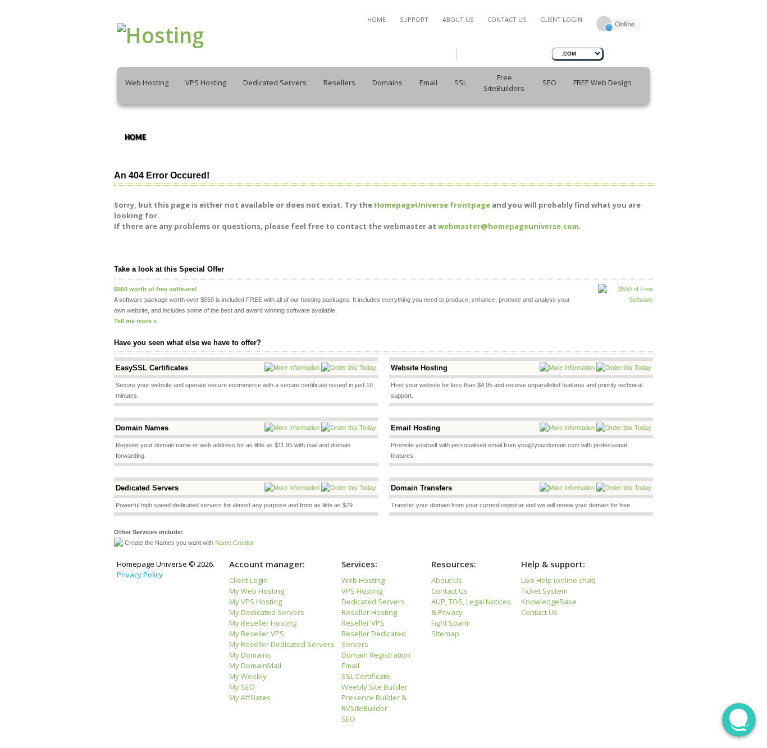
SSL (460, 82)
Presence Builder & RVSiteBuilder (374, 702)
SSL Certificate (365, 676)
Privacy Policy (140, 575)
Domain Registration (375, 655)
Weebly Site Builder (374, 687)
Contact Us (506, 19)
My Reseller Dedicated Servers (281, 644)
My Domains (250, 655)
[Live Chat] (618, 13)
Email (350, 665)
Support (414, 19)
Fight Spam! (450, 623)
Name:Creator (234, 542)
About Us (457, 19)
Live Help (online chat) (558, 580)
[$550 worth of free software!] (155, 281)
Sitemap (445, 633)
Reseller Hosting (369, 612)
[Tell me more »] (135, 313)
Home (376, 19)
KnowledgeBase (549, 601)
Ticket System (544, 591)
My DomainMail (255, 665)
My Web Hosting (256, 591)
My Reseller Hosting (262, 623)
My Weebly (248, 676)
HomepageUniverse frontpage (432, 205)
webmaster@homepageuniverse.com (508, 226)
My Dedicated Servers (266, 612)
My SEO (242, 687)
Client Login (561, 19)
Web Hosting (363, 580)
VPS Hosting (361, 591)
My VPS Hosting (255, 601)
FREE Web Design (602, 82)
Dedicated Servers (373, 601)
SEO (549, 82)
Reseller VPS (363, 623)
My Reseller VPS (256, 633)
